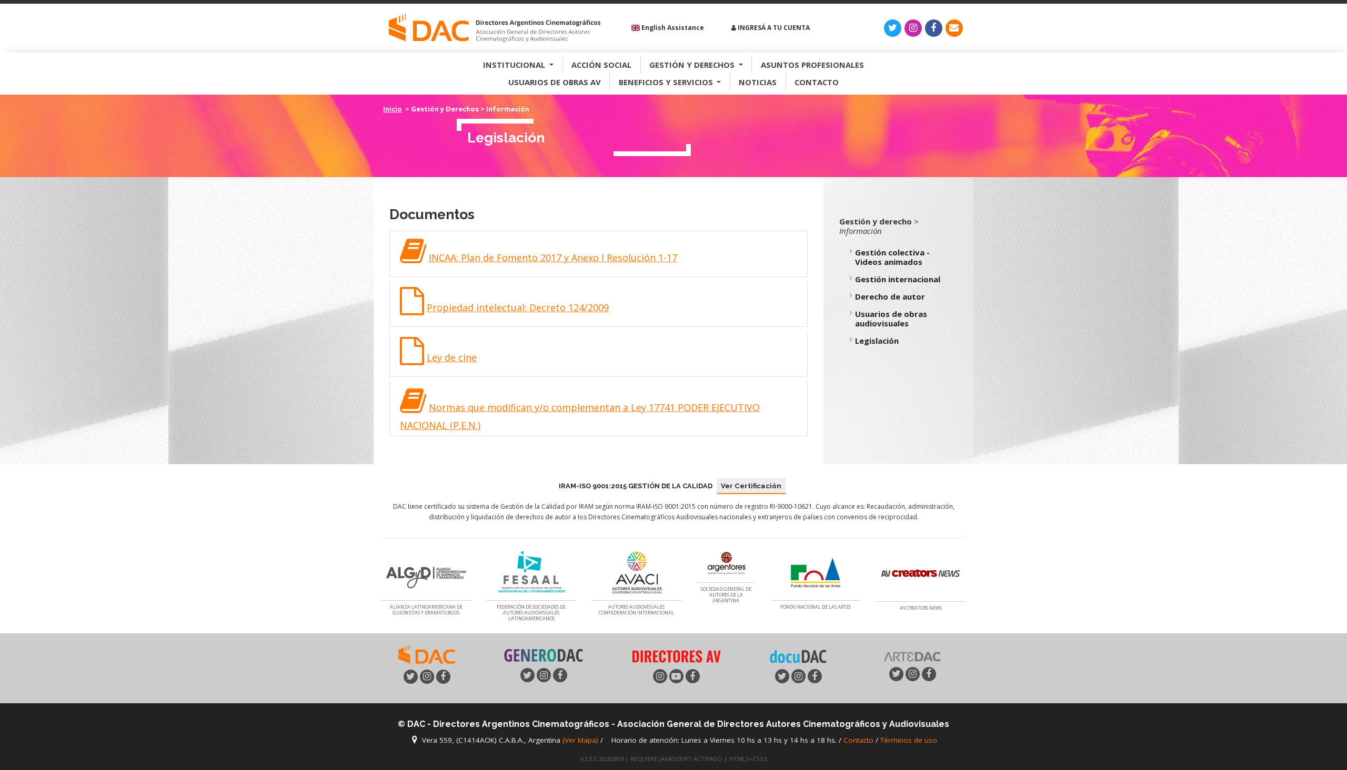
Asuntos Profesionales (812, 64)
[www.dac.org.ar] (426, 653)
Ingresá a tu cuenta (773, 27)
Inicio (392, 109)
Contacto (817, 82)
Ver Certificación (751, 486)
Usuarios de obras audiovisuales (891, 318)
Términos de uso (908, 740)
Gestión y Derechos (693, 64)
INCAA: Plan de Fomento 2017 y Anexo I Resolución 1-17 (553, 257)
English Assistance (672, 27)
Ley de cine (452, 357)
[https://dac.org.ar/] (494, 28)
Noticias (758, 82)
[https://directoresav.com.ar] (676, 655)
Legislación (877, 340)
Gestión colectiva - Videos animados (892, 257)
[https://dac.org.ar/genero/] (543, 655)
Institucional (515, 64)
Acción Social (601, 64)
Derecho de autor (890, 296)
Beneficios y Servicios (667, 82)
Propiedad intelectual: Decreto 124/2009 (518, 307)
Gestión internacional (897, 279)
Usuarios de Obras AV (554, 82)
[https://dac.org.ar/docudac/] (798, 655)
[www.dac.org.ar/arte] (912, 655)
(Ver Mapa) (581, 740)
